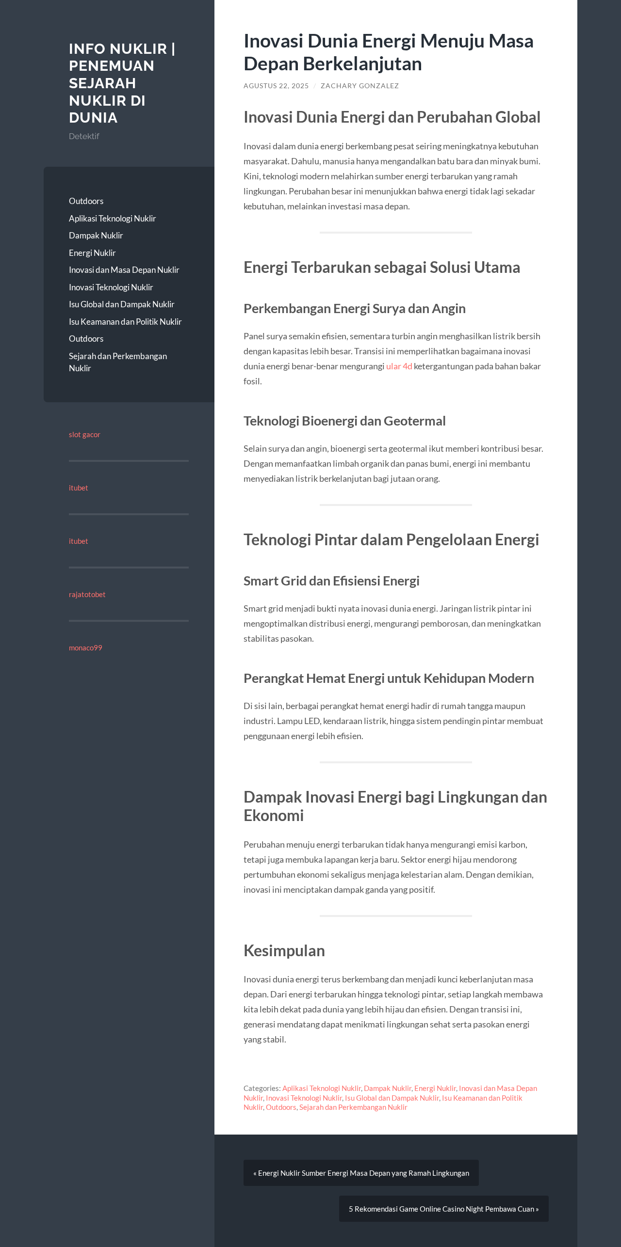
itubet (78, 487)
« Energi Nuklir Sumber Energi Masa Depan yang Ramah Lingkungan (361, 1172)
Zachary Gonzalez (360, 86)
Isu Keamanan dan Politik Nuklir (125, 321)
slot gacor (84, 434)
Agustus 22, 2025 (276, 86)
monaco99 (85, 647)
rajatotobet (87, 594)
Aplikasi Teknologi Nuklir (112, 218)
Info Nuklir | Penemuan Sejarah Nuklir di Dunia (122, 83)
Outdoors (86, 201)
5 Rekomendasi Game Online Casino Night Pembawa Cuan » (444, 1208)
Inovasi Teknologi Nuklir (111, 287)
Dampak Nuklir (96, 235)
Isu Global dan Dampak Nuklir (122, 304)
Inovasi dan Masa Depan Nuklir (124, 270)
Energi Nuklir (92, 253)
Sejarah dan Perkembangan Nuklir (118, 362)
